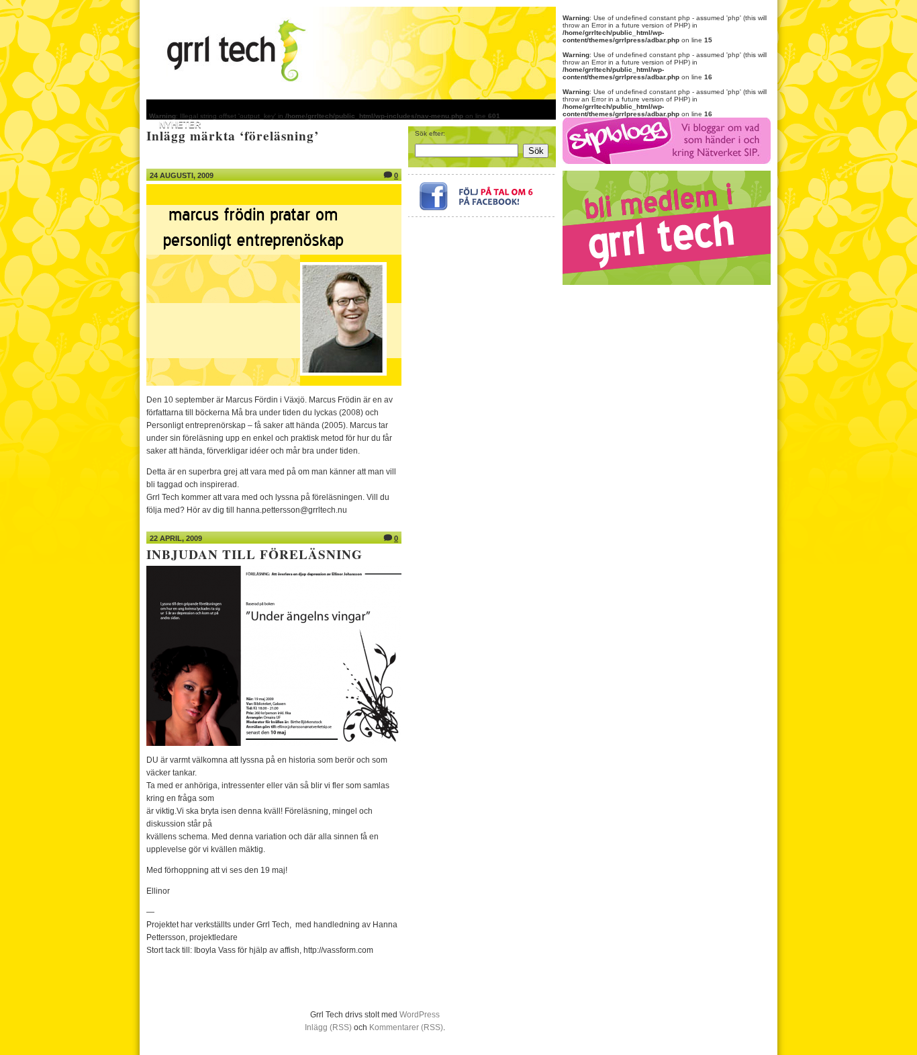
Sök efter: (430, 133)
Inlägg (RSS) (328, 1027)
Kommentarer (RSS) (406, 1027)
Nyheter (180, 125)
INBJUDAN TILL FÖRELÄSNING (254, 554)
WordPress (419, 1014)
